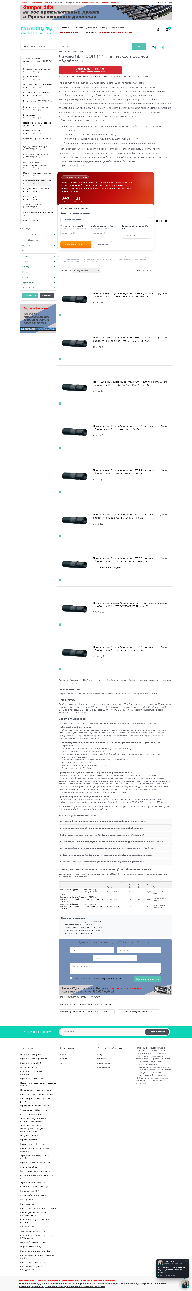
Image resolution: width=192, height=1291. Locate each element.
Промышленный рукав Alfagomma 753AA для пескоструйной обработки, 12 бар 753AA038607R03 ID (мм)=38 (130, 604)
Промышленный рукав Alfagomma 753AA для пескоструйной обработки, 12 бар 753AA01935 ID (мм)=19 (130, 428)
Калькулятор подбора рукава (115, 32)
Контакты (118, 27)
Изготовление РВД (69, 32)
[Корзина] (167, 30)
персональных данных (112, 978)
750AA (72, 166)
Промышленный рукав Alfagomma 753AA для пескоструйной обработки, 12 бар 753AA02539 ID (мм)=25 (130, 472)
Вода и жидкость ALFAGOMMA (78, 925)
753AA (82, 166)
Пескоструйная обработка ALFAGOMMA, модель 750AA (86, 1004)
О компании (65, 27)
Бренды (104, 27)
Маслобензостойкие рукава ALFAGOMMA (84, 922)
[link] (157, 221)
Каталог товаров (35, 46)
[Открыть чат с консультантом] (185, 1284)
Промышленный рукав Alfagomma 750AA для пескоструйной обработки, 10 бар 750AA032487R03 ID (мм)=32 (130, 339)
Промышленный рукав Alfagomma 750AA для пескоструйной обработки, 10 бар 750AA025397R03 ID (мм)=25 (130, 295)
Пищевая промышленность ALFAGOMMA (83, 928)
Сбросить (102, 244)
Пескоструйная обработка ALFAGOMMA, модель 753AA (86, 1012)
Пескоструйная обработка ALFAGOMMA (138, 1012)
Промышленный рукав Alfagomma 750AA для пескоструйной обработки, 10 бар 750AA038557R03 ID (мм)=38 (130, 383)
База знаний (89, 32)
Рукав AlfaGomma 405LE (76, 51)
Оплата (78, 27)
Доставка (91, 27)
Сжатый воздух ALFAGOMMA (78, 933)
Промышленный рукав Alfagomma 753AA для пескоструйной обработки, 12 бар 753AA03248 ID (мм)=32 (130, 516)
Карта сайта (103, 1067)
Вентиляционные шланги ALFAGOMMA (82, 931)
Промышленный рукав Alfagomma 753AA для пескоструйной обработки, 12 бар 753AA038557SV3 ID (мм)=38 (130, 560)
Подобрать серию (74, 244)
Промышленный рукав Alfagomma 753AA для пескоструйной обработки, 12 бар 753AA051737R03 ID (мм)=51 (130, 649)
